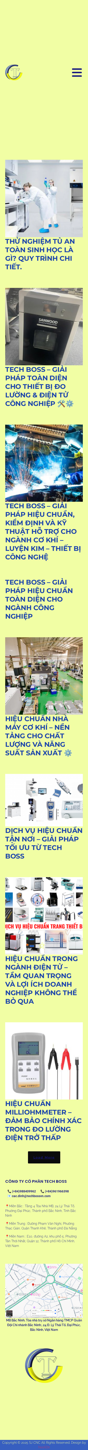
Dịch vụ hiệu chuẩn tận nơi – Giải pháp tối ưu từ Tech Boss (44, 843)
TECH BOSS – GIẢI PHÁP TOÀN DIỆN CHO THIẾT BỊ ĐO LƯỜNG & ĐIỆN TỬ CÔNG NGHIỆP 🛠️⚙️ (39, 386)
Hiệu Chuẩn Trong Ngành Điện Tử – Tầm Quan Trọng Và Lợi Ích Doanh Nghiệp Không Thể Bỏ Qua (41, 980)
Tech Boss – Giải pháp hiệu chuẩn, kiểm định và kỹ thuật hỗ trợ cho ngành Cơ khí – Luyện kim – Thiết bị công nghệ (43, 531)
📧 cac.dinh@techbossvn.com (29, 1196)
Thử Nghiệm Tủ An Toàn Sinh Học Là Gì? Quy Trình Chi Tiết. (40, 254)
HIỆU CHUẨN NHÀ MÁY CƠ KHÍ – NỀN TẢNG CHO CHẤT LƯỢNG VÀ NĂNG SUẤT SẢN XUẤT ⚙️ (38, 736)
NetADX (44, 1447)
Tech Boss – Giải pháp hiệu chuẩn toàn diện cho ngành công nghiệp (39, 599)
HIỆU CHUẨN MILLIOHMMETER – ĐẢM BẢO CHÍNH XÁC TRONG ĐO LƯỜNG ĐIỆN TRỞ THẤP (43, 1121)
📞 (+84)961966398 (54, 1191)
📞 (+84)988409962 (21, 1191)
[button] (44, 1157)
